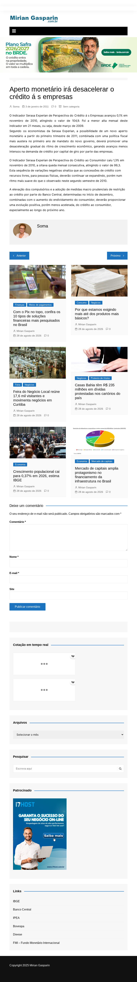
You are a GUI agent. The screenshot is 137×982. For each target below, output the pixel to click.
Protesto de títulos (100, 378)
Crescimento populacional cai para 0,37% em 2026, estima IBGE (36, 476)
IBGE (16, 901)
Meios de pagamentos (40, 304)
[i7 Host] (40, 833)
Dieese (17, 934)
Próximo (115, 255)
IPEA (16, 917)
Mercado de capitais (102, 461)
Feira (17, 384)
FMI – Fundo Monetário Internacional (36, 942)
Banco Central (22, 909)
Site (11, 589)
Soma (16, 106)
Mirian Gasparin (26, 331)
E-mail (14, 572)
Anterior (21, 255)
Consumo (82, 302)
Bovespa (18, 926)
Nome (14, 556)
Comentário (17, 521)
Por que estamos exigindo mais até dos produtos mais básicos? (97, 314)
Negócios (96, 302)
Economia (20, 464)
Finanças (19, 304)
